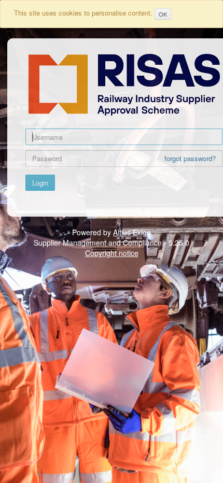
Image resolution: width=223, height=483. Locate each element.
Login (40, 183)
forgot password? (190, 158)
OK (163, 14)
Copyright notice (111, 253)
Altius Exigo (132, 232)
